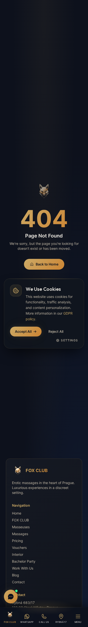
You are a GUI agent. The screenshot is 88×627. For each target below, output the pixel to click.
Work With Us (22, 568)
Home (16, 513)
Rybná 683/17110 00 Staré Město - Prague (35, 605)
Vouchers (19, 547)
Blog (15, 575)
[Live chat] (11, 596)
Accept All (23, 331)
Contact (18, 582)
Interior (17, 554)
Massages (20, 534)
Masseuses (21, 527)
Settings (69, 340)
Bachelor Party (23, 561)
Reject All (55, 331)
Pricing (17, 541)
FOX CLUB (20, 520)
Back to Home (47, 264)
